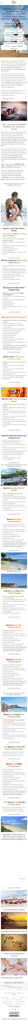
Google (2, 165)
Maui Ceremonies (17, 999)
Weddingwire (18, 164)
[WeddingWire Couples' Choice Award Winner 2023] (14, 1006)
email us (19, 836)
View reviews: (7, 985)
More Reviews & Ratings (14, 987)
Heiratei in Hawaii (20, 1003)
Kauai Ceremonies (8, 1001)
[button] (1, 2)
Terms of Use (23, 997)
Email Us (10, 173)
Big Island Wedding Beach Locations (14, 931)
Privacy (8, 999)
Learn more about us (8, 98)
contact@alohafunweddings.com (14, 839)
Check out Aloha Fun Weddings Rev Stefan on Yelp (14, 1019)
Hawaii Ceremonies (8, 1003)
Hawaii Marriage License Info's (12, 978)
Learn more (22, 878)
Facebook (9, 165)
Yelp (23, 164)
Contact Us (14, 997)
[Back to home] (14, 2)
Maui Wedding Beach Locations (14, 909)
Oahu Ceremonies (20, 1001)
